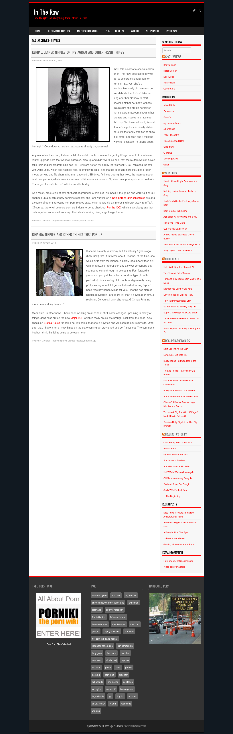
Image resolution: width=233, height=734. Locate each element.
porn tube (109, 674)
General (46, 220)
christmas (133, 602)
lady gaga (97, 653)
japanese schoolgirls (102, 645)
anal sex (116, 595)
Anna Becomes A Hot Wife (176, 466)
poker (108, 667)
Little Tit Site (172, 259)
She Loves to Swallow (174, 460)
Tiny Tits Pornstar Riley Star (177, 300)
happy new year (112, 631)
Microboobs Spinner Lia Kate (177, 288)
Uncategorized (170, 158)
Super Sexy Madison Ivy (175, 228)
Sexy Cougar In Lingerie (175, 210)
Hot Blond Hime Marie (174, 222)
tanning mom (126, 689)
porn (118, 667)
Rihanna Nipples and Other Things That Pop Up (67, 234)
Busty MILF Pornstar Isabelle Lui (179, 390)
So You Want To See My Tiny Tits (179, 306)
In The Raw (46, 12)
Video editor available (174, 566)
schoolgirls (97, 681)
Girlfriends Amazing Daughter (178, 478)
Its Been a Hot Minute (174, 538)
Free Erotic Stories (176, 434)
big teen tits (130, 595)
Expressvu (168, 111)
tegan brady (98, 696)
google (95, 631)
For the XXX (114, 207)
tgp (94, 340)
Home (38, 31)
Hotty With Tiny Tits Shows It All (178, 266)
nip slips (96, 667)
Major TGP (77, 318)
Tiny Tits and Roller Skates (176, 272)
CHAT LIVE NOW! (173, 57)
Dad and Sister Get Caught (176, 484)
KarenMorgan (170, 70)
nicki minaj (111, 660)
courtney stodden (114, 609)
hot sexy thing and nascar (104, 638)
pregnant (123, 674)
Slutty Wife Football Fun (175, 489)
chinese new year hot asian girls (108, 602)
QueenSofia (169, 88)
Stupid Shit (152, 31)
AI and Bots (169, 105)
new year (96, 660)
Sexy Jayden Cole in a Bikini (177, 250)
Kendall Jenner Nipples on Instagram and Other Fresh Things (78, 52)
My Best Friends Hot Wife (175, 454)
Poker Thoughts (115, 31)
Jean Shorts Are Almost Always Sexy (181, 244)
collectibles (65, 220)
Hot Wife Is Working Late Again (178, 472)
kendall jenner (79, 220)
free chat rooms (99, 624)
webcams (126, 703)
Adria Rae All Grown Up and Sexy (180, 216)
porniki (128, 667)
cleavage (96, 609)
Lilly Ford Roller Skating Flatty (178, 294)
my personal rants (87, 31)
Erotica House (52, 323)
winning (96, 710)
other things (169, 128)
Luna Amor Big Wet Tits (175, 354)
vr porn (113, 703)
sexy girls (96, 689)
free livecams (118, 624)
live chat (125, 653)
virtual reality (98, 703)
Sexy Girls (171, 173)
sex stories (113, 681)
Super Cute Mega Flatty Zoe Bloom (180, 312)
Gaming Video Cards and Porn (178, 544)
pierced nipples (75, 340)
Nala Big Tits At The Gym (175, 348)
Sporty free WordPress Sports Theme (105, 726)
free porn (134, 624)
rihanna (88, 340)
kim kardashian (125, 645)
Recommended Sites (59, 31)
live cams (111, 653)
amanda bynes (99, 595)
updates (133, 696)
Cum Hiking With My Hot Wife (177, 442)
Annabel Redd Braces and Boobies (180, 396)
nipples (90, 220)
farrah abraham (117, 616)
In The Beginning (171, 495)
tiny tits (120, 696)
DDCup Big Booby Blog (177, 341)
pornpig (96, 674)
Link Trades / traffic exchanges (178, 560)
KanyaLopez (169, 64)
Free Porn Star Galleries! (58, 644)
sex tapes (128, 681)
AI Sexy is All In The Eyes (175, 532)
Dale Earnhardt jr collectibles (128, 198)
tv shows (171, 31)
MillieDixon (169, 76)
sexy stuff (110, 689)
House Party (169, 448)
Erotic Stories (98, 616)
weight (135, 31)
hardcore (129, 631)
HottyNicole (169, 82)
